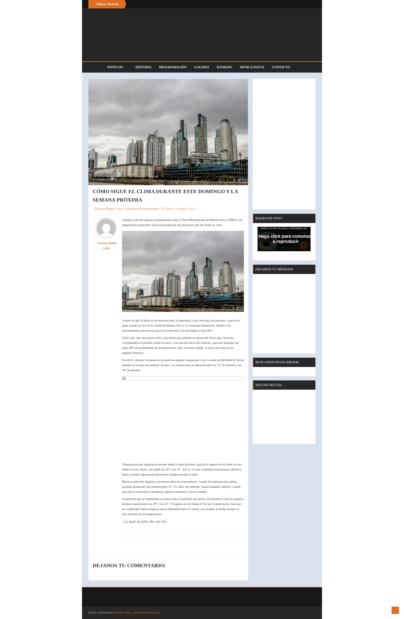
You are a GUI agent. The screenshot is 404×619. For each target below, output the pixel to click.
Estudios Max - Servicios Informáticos (137, 612)
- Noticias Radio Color (107, 208)
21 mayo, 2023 (185, 208)
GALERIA (201, 67)
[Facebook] (303, 4)
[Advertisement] (284, 144)
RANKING (224, 67)
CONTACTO (281, 67)
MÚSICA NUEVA (252, 67)
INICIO (95, 67)
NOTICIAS (115, 67)
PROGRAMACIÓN (173, 67)
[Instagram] (311, 4)
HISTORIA (144, 67)
